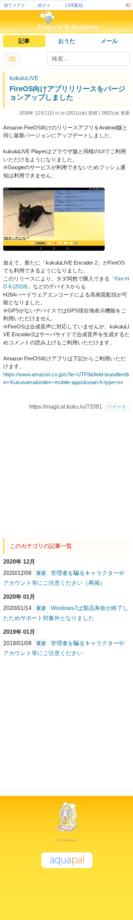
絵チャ (44, 5)
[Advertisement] (66, 472)
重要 (41, 573)
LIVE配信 (74, 5)
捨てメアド (14, 5)
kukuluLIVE (24, 78)
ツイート (117, 407)
